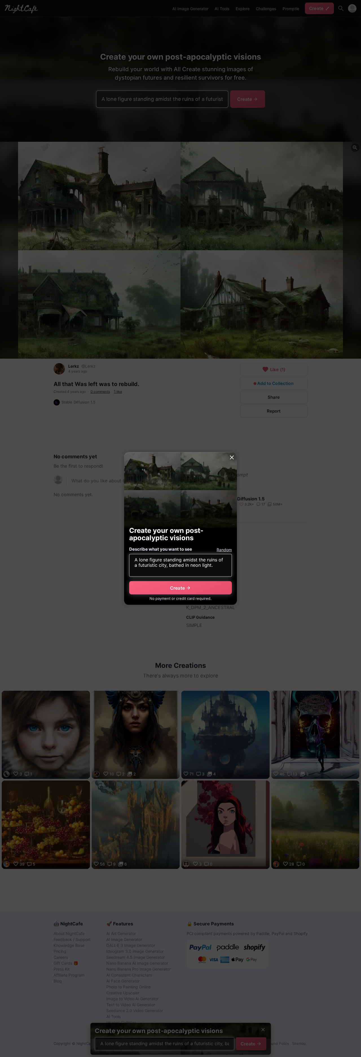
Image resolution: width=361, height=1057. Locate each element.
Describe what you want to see (160, 549)
